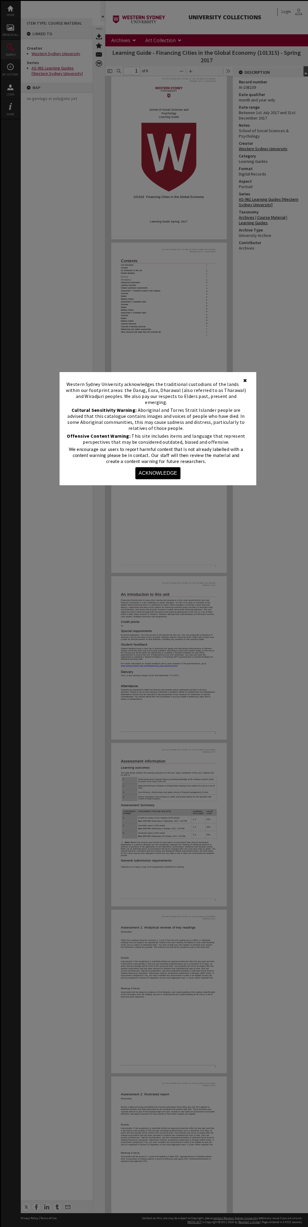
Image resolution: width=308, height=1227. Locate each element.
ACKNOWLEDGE (158, 473)
